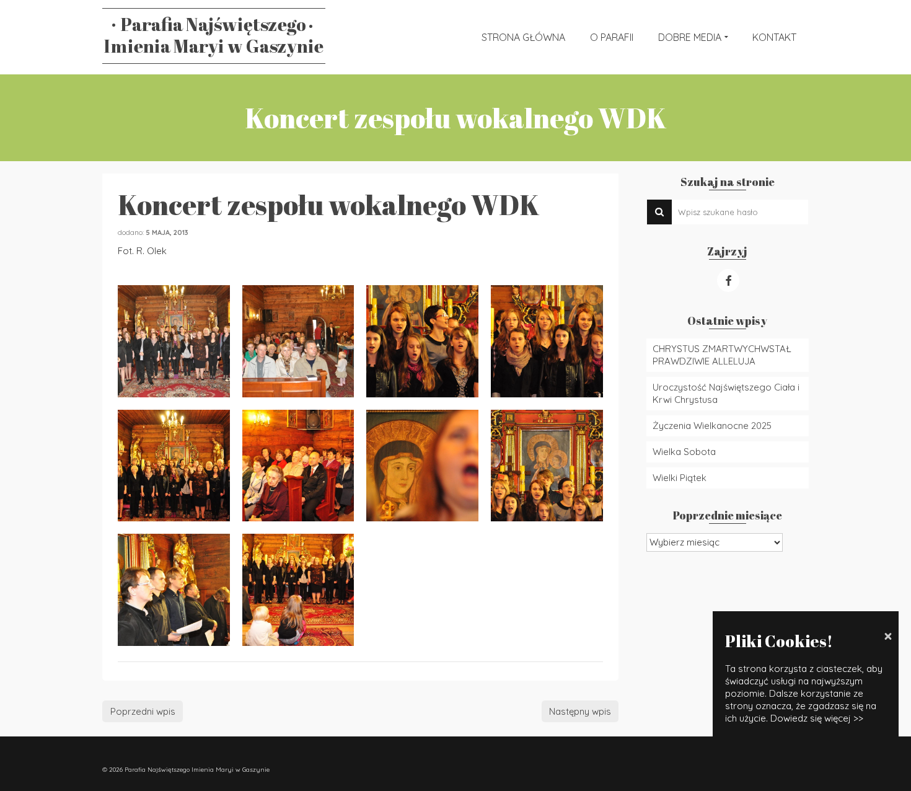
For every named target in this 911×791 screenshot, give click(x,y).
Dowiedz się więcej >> (816, 718)
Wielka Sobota (684, 451)
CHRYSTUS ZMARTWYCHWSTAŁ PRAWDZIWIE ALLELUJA (722, 355)
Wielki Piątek (679, 478)
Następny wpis (580, 711)
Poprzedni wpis (142, 711)
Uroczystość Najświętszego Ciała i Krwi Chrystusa (726, 393)
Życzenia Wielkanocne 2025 (712, 425)
